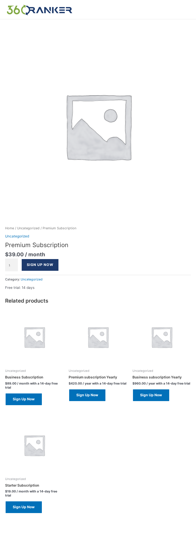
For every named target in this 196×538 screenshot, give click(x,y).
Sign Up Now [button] (24, 399)
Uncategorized (28, 228)
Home (9, 228)
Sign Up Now (40, 265)
